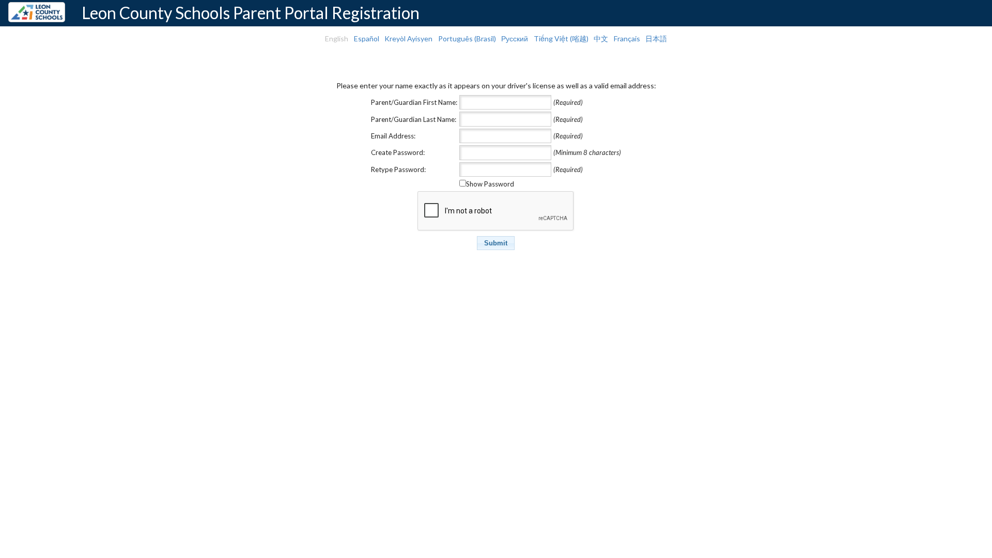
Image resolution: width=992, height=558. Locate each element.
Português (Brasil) (467, 38)
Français (627, 38)
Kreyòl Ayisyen (408, 38)
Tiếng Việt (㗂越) (561, 38)
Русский (514, 38)
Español (366, 38)
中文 (601, 38)
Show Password (490, 184)
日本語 (656, 38)
